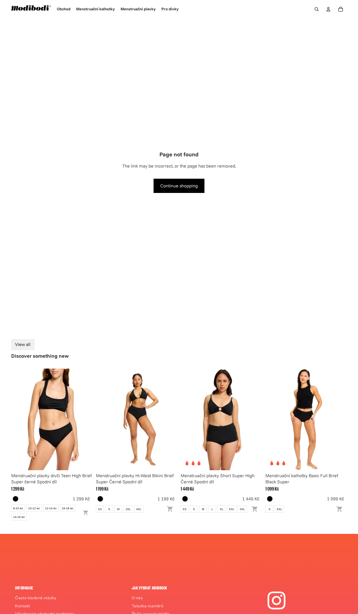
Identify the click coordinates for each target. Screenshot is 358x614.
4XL (139, 509)
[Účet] (328, 9)
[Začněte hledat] (316, 9)
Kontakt (22, 607)
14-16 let (19, 517)
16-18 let (67, 508)
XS (100, 509)
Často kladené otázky (35, 598)
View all (22, 344)
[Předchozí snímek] (19, 419)
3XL (128, 509)
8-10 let (18, 508)
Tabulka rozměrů (148, 607)
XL (221, 509)
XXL (231, 509)
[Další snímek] (84, 419)
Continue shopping (179, 185)
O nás (137, 598)
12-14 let (50, 508)
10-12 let (34, 508)
